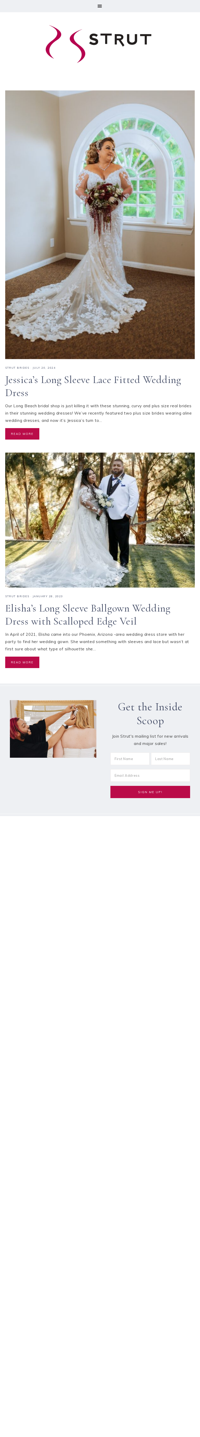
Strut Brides (17, 367)
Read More (22, 434)
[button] (100, 6)
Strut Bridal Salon (100, 44)
